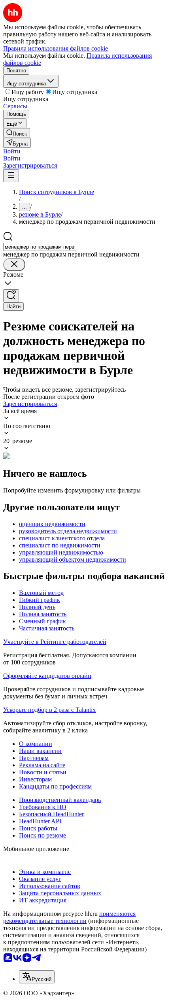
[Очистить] (14, 264)
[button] (12, 151)
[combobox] (39, 247)
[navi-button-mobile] (11, 175)
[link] (16, 133)
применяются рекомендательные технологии (69, 917)
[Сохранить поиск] (11, 295)
